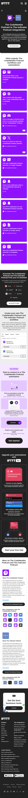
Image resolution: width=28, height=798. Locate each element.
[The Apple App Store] (8, 775)
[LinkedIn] (7, 792)
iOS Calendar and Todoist (20, 741)
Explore (3, 722)
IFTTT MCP (3, 731)
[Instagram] (11, 792)
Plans (2, 739)
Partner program (20, 784)
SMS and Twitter (17, 737)
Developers (6, 784)
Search (3, 737)
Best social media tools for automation (10, 771)
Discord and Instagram (19, 724)
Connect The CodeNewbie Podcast (14, 604)
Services (3, 724)
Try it (23, 346)
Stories (3, 726)
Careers (13, 784)
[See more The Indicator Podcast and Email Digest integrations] (18, 682)
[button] (26, 4)
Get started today (14, 45)
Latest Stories (5, 750)
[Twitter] (17, 792)
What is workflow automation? (8, 758)
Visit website (5, 600)
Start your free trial (14, 550)
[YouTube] (14, 792)
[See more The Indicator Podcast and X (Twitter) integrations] (7, 682)
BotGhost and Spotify (19, 735)
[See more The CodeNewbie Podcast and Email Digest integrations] (18, 614)
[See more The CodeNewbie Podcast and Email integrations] (18, 620)
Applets (3, 728)
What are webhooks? (6, 762)
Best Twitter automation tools (8, 754)
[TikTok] (20, 792)
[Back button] (2, 10)
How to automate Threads (7, 766)
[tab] (2, 334)
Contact (9, 786)
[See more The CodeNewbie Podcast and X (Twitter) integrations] (7, 620)
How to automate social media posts (9, 769)
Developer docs (5, 741)
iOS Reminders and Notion (20, 739)
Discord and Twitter (18, 746)
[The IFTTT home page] (5, 3)
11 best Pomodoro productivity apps (9, 764)
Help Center (4, 733)
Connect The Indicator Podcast (13, 672)
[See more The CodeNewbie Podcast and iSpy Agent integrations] (18, 625)
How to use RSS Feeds (6, 760)
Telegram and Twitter (19, 744)
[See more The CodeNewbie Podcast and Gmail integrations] (7, 625)
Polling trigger (10, 343)
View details (6, 346)
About (19, 786)
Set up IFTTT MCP (14, 303)
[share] (26, 10)
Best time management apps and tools (10, 756)
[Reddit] (23, 792)
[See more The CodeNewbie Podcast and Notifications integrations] (7, 614)
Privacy (14, 786)
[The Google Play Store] (19, 775)
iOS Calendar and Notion (19, 726)
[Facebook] (4, 792)
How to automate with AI (7, 752)
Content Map (4, 735)
